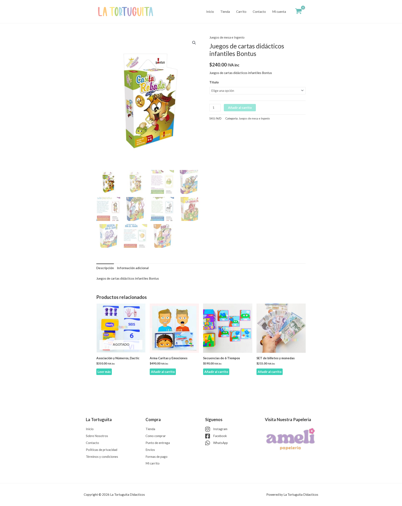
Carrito (241, 11)
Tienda (225, 11)
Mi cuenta (279, 11)
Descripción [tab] (105, 268)
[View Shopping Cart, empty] (298, 11)
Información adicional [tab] (133, 268)
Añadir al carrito (240, 107)
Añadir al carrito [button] (163, 372)
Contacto (259, 11)
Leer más (104, 372)
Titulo (214, 82)
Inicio (210, 11)
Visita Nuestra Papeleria (288, 419)
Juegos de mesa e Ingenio (227, 37)
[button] (194, 43)
